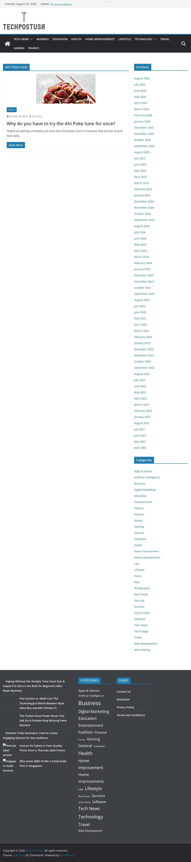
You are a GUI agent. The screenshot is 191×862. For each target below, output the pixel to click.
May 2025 (140, 170)
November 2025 (144, 133)
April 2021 (140, 447)
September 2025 (144, 146)
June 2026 (140, 90)
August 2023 (142, 300)
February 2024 (143, 263)
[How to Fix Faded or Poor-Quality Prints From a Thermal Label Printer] (10, 750)
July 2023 (139, 306)
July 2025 (139, 158)
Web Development (145, 643)
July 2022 (139, 380)
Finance (33, 48)
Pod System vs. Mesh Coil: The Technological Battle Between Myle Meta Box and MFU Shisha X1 (42, 703)
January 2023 (142, 343)
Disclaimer (123, 699)
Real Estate (141, 594)
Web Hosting (142, 650)
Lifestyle (124, 39)
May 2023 (140, 318)
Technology (143, 39)
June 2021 (140, 435)
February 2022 (143, 411)
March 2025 (141, 183)
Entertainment (143, 502)
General (139, 533)
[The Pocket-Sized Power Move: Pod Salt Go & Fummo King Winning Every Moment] (10, 720)
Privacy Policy (125, 707)
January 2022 (142, 417)
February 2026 (143, 115)
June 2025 (140, 164)
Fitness (138, 520)
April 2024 (140, 250)
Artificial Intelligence (147, 477)
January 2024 (142, 269)
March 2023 (141, 330)
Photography (142, 588)
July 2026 (139, 84)
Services (139, 606)
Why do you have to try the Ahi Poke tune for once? (61, 123)
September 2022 (144, 367)
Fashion (139, 508)
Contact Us (124, 691)
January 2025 (142, 195)
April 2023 (140, 324)
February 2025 (143, 189)
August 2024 (142, 226)
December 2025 (144, 127)
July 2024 (139, 232)
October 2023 (142, 287)
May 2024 (140, 244)
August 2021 (142, 423)
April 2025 (140, 177)
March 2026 (141, 109)
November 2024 (144, 207)
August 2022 (142, 374)
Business (43, 39)
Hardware (140, 539)
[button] (31, 39)
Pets (136, 582)
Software (139, 619)
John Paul (37, 116)
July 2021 (139, 429)
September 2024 (144, 220)
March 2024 (141, 257)
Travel (165, 39)
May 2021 (140, 441)
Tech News (21, 39)
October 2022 (142, 361)
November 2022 (144, 355)
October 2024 (142, 214)
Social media (142, 613)
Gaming (19, 48)
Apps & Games (143, 471)
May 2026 (140, 97)
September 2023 (144, 294)
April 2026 (140, 103)
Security (139, 600)
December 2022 (144, 349)
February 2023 (143, 337)
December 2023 (144, 275)
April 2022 (140, 398)
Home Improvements (100, 39)
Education (60, 39)
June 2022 (140, 386)
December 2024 (144, 201)
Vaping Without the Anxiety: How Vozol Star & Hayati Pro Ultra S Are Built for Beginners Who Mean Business (34, 686)
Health (76, 39)
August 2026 (142, 78)
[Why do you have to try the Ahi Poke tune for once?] (66, 89)
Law (136, 563)
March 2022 (141, 404)
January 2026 (142, 121)
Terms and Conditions (131, 715)
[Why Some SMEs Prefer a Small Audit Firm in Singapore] (10, 766)
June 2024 (140, 238)
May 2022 (140, 392)
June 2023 (140, 312)
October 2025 (142, 140)
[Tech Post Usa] (7, 43)
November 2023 (144, 281)
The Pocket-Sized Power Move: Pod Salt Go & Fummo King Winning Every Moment (43, 720)
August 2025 (142, 152)
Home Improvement (146, 551)
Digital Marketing (145, 489)
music (138, 576)
